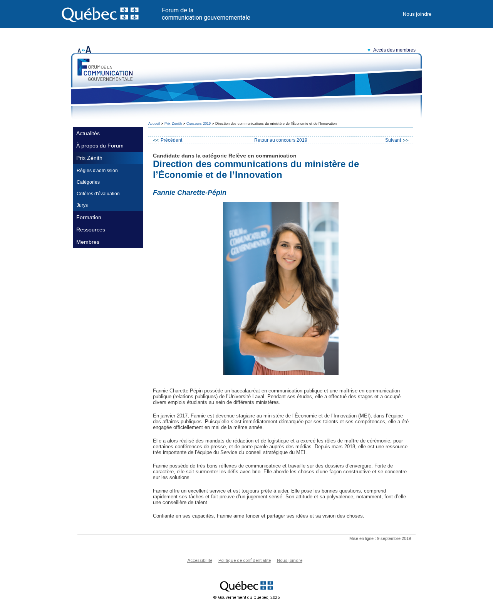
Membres (87, 242)
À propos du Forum (100, 145)
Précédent (171, 140)
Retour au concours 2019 (280, 140)
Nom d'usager (330, 63)
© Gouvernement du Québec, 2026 (246, 597)
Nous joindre (417, 14)
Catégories (88, 182)
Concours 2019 (198, 124)
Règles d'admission (97, 170)
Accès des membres (394, 50)
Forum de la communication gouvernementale (206, 14)
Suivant (393, 140)
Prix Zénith (89, 158)
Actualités (88, 133)
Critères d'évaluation (98, 193)
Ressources (90, 229)
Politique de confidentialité (244, 560)
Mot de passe (330, 72)
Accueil (154, 124)
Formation (88, 217)
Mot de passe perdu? (339, 93)
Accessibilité (199, 560)
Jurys (82, 205)
